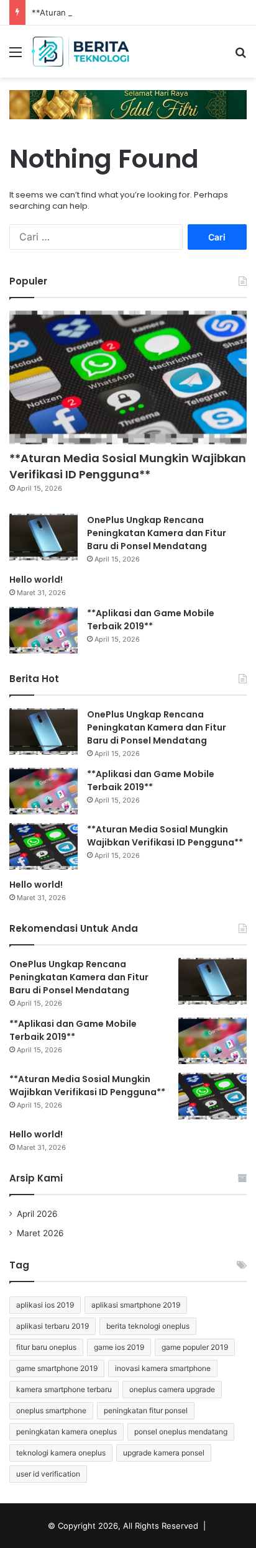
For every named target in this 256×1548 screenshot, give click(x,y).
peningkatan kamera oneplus (66, 1431)
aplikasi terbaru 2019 (52, 1326)
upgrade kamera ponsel (163, 1452)
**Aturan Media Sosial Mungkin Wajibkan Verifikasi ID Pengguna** (127, 465)
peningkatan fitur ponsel (146, 1410)
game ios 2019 (119, 1347)
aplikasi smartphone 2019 (135, 1304)
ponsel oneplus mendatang (180, 1431)
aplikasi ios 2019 (45, 1304)
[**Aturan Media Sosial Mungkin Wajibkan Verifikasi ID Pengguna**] (128, 377)
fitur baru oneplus (46, 1347)
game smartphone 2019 (57, 1368)
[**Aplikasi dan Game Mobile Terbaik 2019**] (43, 630)
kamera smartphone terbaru (64, 1389)
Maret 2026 (40, 1233)
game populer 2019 (195, 1347)
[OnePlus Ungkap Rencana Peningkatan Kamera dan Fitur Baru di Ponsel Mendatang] (43, 537)
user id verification (48, 1473)
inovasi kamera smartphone (163, 1368)
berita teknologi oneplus (148, 1326)
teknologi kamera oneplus (61, 1452)
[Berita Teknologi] (80, 51)
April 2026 (37, 1214)
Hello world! (36, 579)
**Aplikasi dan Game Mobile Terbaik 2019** (150, 619)
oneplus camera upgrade (172, 1389)
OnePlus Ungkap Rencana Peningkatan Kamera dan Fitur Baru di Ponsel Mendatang (156, 533)
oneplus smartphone (51, 1410)
